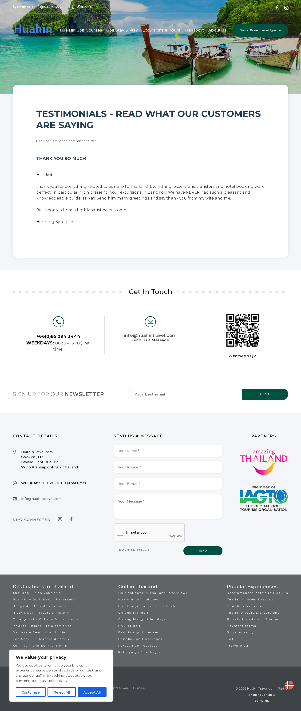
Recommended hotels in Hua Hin (258, 593)
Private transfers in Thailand (254, 619)
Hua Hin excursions (245, 606)
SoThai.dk (262, 700)
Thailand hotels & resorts (250, 599)
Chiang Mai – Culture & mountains (46, 619)
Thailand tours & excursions (253, 612)
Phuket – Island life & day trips (42, 625)
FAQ (231, 639)
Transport (194, 30)
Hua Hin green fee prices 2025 (146, 606)
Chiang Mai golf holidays (142, 619)
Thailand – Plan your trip (37, 593)
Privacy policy (240, 632)
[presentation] (149, 532)
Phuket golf (129, 625)
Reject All (62, 692)
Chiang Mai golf (133, 612)
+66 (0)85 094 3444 (40, 7)
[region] (61, 676)
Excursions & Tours (161, 30)
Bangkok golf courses (138, 632)
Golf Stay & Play (122, 30)
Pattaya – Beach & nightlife (39, 632)
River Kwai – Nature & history (41, 612)
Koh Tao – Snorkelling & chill (40, 645)
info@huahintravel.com (150, 335)
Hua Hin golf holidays (138, 599)
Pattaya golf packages (139, 652)
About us (217, 30)
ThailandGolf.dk (260, 694)
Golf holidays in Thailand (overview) (152, 593)
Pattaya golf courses (138, 645)
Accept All (92, 692)
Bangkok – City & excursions (40, 606)
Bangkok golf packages (140, 639)
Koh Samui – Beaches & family (41, 639)
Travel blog (238, 645)
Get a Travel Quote (260, 30)
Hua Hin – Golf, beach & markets (44, 599)
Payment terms (241, 625)
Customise (31, 692)
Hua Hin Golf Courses (81, 30)
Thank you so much (61, 158)
